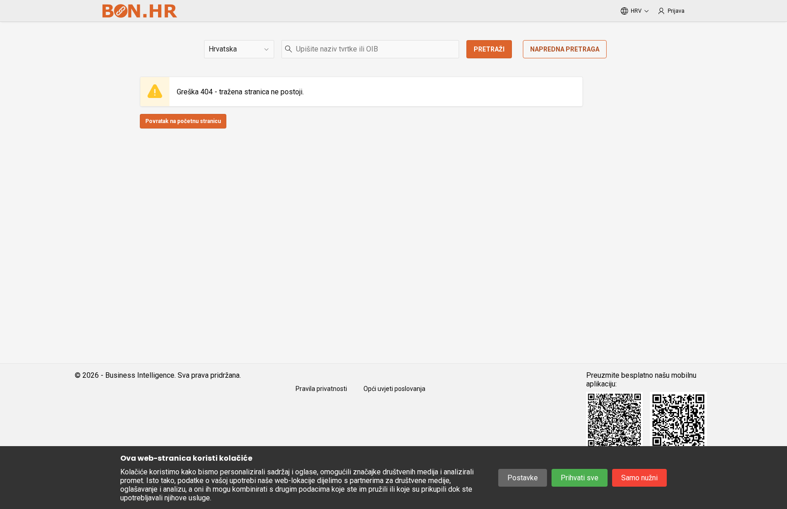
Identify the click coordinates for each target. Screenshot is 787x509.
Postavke (522, 477)
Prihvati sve (579, 477)
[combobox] (370, 49)
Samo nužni (639, 477)
